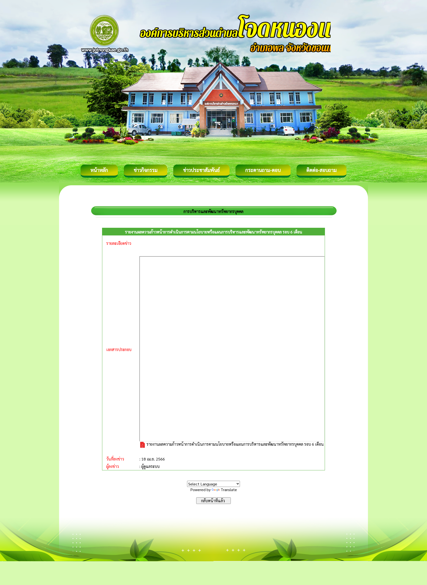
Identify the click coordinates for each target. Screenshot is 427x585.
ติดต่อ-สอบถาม (321, 170)
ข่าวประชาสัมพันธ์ (201, 170)
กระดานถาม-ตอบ (263, 170)
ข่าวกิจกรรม (145, 170)
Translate (229, 489)
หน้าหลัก (99, 170)
